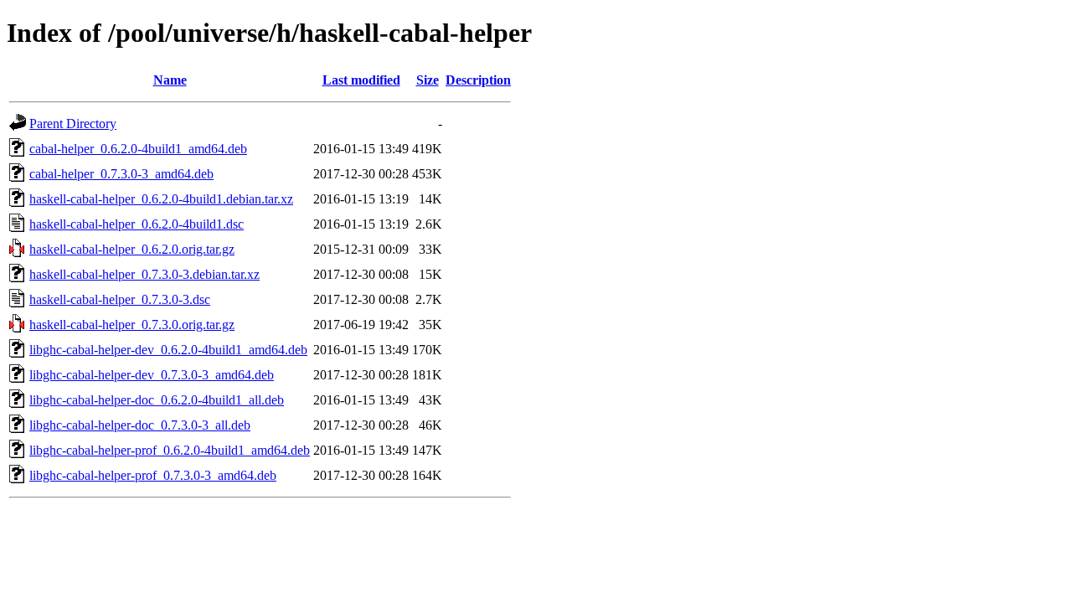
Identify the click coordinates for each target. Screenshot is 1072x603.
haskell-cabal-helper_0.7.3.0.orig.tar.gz (131, 324)
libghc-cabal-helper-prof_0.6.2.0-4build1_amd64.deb (169, 450)
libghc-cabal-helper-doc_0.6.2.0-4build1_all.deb (156, 400)
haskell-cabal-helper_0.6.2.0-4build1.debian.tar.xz (161, 199)
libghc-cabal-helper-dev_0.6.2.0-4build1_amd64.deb (168, 350)
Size (427, 80)
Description (478, 80)
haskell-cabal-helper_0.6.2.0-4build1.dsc (136, 224)
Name (170, 80)
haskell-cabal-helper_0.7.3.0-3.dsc (119, 299)
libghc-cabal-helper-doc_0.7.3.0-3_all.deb (139, 425)
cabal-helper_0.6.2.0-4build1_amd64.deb (138, 149)
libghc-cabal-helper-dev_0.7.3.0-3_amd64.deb (151, 375)
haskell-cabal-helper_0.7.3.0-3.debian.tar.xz (144, 274)
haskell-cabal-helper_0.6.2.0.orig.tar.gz (131, 249)
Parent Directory (72, 123)
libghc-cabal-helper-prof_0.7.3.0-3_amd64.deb (152, 475)
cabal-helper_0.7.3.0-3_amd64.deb (121, 174)
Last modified (361, 80)
